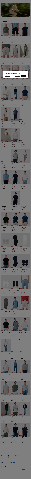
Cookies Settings (7, 75)
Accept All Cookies (23, 75)
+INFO (19, 73)
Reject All (17, 75)
